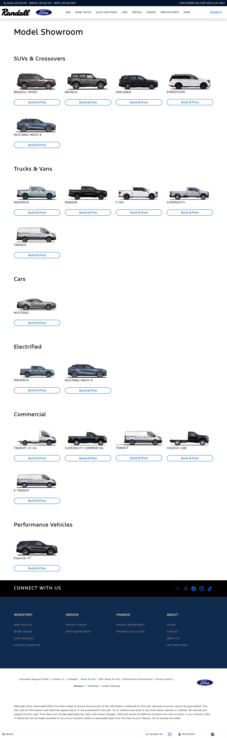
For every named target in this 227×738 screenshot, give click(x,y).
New (68, 12)
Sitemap (72, 679)
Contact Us (58, 679)
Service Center (76, 624)
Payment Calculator (130, 631)
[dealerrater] (185, 588)
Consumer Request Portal (34, 679)
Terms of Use (88, 679)
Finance (151, 12)
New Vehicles (23, 624)
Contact (172, 631)
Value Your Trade (106, 12)
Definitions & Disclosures (138, 679)
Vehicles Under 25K (27, 645)
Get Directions (177, 645)
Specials (137, 12)
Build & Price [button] (37, 102)
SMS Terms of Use (109, 679)
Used (125, 12)
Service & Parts (170, 12)
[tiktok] (209, 588)
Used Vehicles (24, 638)
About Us (173, 638)
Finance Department (130, 624)
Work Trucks (83, 13)
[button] (217, 12)
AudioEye (93, 686)
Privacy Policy (164, 679)
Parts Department (78, 631)
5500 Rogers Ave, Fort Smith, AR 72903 (202, 3)
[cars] (177, 588)
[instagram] (201, 588)
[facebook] (193, 588)
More (186, 13)
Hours (171, 624)
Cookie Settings (111, 686)
